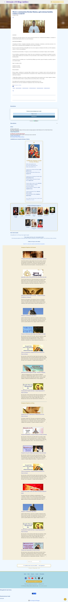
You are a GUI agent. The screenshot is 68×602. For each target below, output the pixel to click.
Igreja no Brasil (18, 88)
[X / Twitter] (36, 578)
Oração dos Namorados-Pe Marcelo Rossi (30, 550)
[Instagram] (29, 578)
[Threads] (39, 578)
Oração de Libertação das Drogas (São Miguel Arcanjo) (33, 333)
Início (25, 574)
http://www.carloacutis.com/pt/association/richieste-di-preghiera (34, 243)
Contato (36, 574)
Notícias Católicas (32, 88)
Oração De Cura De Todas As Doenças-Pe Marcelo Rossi (33, 452)
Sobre (28, 574)
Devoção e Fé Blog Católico (17, 2)
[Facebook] (26, 578)
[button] (13, 17)
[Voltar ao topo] (65, 599)
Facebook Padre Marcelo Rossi (17, 136)
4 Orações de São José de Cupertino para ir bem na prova (33, 258)
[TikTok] (42, 578)
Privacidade (42, 574)
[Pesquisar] (40, 561)
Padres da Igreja (47, 88)
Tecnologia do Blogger (35, 600)
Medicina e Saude (25, 88)
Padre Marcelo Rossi (15, 135)
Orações (32, 574)
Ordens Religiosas (40, 88)
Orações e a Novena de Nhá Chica (28, 315)
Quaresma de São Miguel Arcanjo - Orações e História (33, 372)
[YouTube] (32, 578)
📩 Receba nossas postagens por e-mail (34, 581)
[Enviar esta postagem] (13, 86)
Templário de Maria (18, 85)
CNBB (14, 88)
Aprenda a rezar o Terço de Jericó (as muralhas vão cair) (33, 277)
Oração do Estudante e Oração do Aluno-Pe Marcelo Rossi (34, 434)
